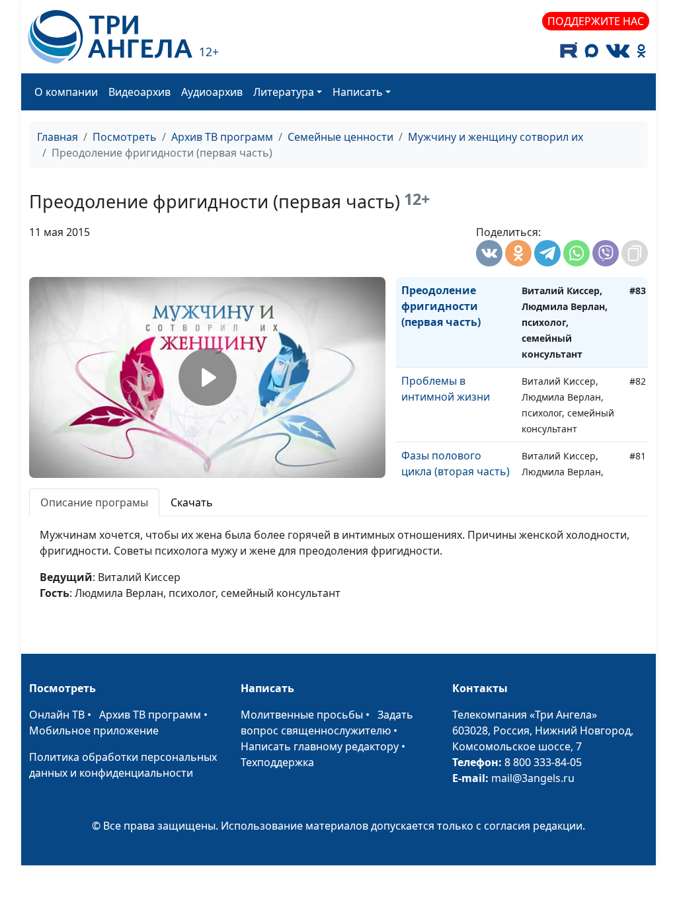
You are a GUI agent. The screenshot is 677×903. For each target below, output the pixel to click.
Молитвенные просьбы (302, 714)
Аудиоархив (212, 92)
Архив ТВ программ (222, 137)
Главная (57, 137)
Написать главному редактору (320, 746)
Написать (358, 92)
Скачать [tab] (192, 502)
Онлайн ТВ (57, 714)
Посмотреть (125, 137)
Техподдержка (277, 762)
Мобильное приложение (94, 730)
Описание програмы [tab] (94, 502)
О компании (66, 92)
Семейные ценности (340, 137)
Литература (283, 92)
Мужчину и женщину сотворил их (495, 137)
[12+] (110, 37)
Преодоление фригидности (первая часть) (441, 306)
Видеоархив (139, 92)
